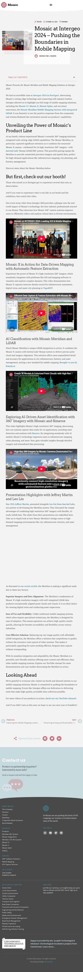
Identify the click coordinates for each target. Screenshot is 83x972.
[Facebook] (61, 833)
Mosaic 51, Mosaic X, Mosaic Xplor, (36, 106)
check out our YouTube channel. (61, 698)
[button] (74, 77)
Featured (65, 22)
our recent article (28, 586)
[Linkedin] (45, 833)
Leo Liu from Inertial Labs (62, 504)
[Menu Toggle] (51, 5)
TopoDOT (48, 288)
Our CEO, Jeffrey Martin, (18, 504)
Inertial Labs (12, 150)
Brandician (49, 962)
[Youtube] (50, 833)
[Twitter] (56, 833)
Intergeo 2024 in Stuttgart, (46, 95)
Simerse (36, 433)
